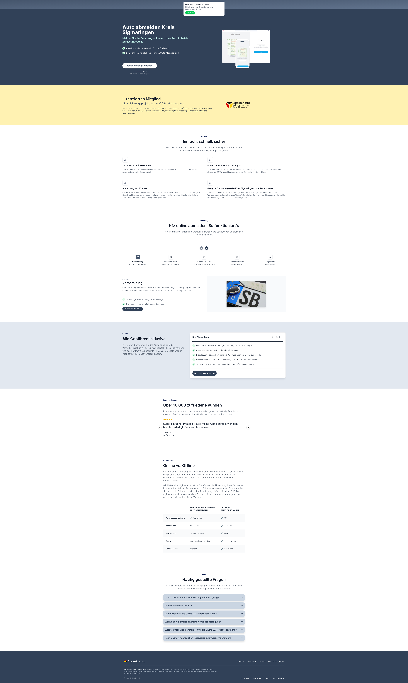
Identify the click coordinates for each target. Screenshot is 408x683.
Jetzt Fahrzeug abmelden (140, 65)
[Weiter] (248, 427)
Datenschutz (257, 678)
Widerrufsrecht (278, 678)
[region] (204, 427)
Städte (241, 661)
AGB (267, 678)
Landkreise (251, 661)
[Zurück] (160, 427)
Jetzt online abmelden (132, 309)
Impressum (244, 678)
